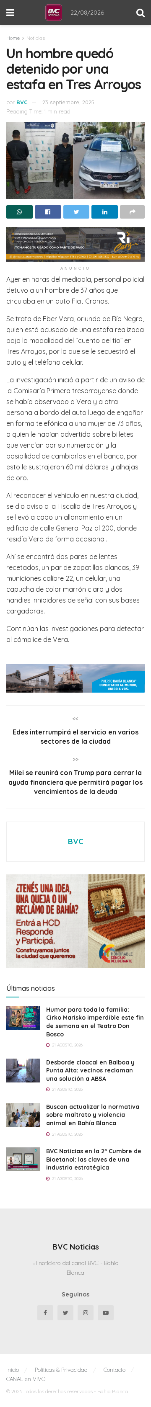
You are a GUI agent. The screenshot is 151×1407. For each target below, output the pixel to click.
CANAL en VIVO (25, 1379)
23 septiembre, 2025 (68, 102)
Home (13, 38)
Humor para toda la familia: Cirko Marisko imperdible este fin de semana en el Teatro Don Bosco (95, 1022)
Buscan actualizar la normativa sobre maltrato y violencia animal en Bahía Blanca (92, 1115)
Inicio (12, 1369)
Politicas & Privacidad (61, 1369)
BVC (22, 102)
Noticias (35, 38)
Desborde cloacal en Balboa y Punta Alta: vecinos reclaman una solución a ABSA (90, 1070)
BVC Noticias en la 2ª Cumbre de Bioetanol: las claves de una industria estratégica (93, 1159)
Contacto (114, 1369)
